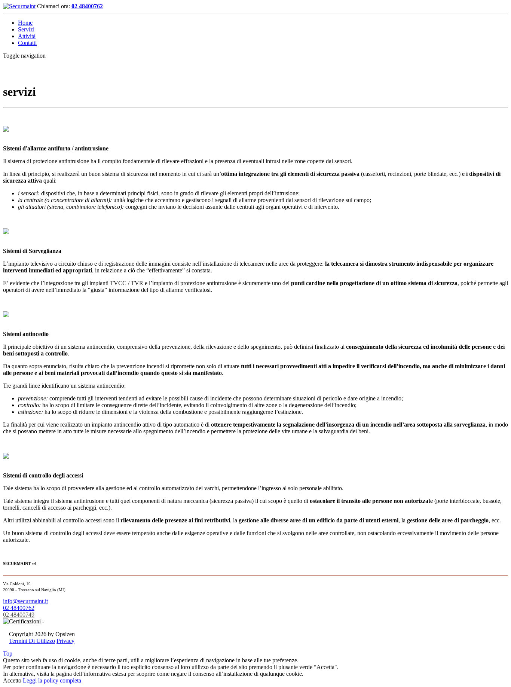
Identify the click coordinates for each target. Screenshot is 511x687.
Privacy (65, 641)
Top (7, 653)
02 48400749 (18, 614)
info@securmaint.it (25, 601)
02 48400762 (87, 6)
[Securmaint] (19, 6)
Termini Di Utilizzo (32, 641)
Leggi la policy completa (52, 680)
